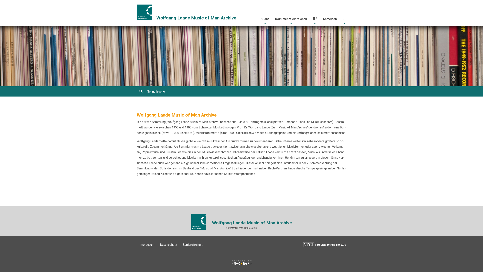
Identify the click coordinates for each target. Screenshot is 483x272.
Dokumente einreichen (291, 19)
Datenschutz (168, 244)
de (344, 19)
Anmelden (330, 19)
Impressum (147, 244)
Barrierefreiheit (193, 244)
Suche (265, 19)
